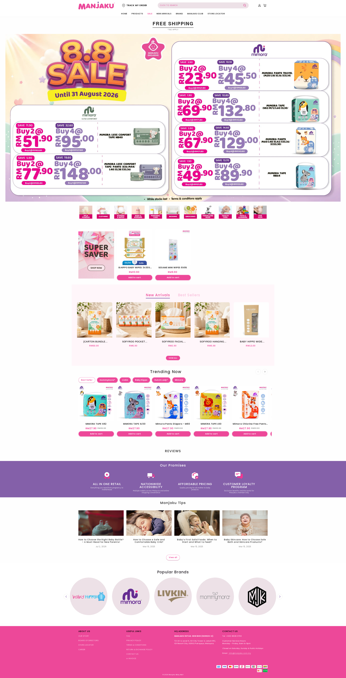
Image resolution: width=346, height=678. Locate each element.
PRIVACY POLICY (133, 640)
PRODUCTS (137, 13)
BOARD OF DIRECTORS (88, 640)
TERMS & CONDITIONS (136, 645)
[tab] (170, 197)
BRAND (179, 13)
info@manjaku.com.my (240, 653)
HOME (124, 13)
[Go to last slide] (66, 596)
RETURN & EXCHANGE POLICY (139, 649)
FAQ (128, 636)
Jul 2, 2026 (101, 546)
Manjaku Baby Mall (176, 675)
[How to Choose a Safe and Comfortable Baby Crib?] (149, 523)
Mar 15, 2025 (149, 546)
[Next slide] (279, 596)
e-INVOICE (131, 658)
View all (173, 557)
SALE (149, 13)
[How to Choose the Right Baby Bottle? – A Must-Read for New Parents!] (101, 523)
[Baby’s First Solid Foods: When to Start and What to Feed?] (197, 523)
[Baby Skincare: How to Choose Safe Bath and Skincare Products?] (245, 523)
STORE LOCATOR (216, 13)
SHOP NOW (96, 267)
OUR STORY (83, 636)
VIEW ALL (173, 358)
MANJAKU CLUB (195, 13)
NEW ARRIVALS (164, 13)
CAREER (81, 649)
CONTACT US (132, 654)
